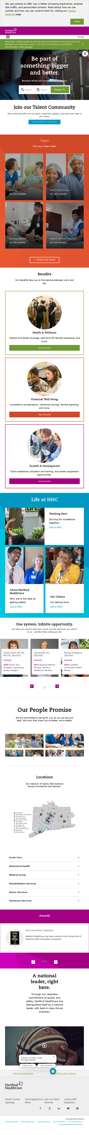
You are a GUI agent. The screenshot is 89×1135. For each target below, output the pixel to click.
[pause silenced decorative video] (85, 54)
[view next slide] (57, 686)
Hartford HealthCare (11, 1122)
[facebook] (40, 1110)
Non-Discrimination (59, 1122)
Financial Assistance (43, 1122)
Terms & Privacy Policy (75, 1122)
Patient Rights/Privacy (28, 1122)
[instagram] (77, 1110)
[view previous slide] (32, 686)
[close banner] (83, 44)
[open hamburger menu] (8, 37)
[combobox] (27, 89)
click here (28, 47)
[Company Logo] (10, 30)
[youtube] (68, 1110)
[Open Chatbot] (53, 1071)
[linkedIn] (59, 1110)
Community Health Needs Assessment (70, 1124)
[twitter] (49, 1110)
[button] (44, 260)
